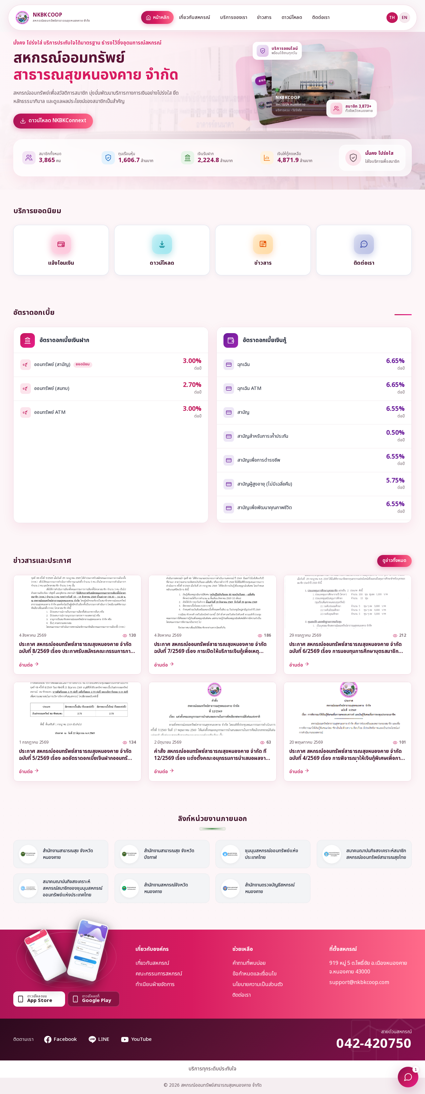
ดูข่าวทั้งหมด (394, 560)
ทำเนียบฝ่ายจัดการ (155, 984)
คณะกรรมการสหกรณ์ (158, 974)
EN (404, 18)
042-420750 (374, 1044)
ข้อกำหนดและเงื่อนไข (254, 974)
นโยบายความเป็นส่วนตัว (257, 984)
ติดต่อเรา (321, 17)
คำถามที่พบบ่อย (249, 963)
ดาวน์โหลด (292, 17)
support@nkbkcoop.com (359, 982)
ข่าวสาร (264, 17)
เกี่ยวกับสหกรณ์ (194, 17)
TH (392, 18)
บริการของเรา (233, 17)
